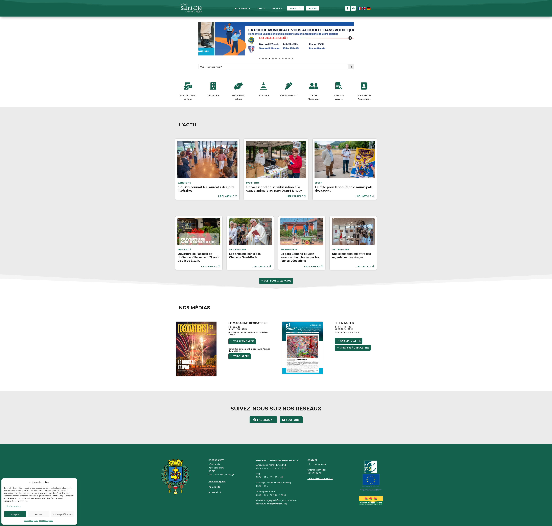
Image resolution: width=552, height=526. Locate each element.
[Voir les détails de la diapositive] (276, 38)
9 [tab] (286, 58)
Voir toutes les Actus (277, 280)
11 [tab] (292, 58)
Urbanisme (213, 95)
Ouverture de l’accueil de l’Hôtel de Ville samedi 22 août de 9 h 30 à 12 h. (198, 257)
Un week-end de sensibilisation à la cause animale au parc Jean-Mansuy (274, 188)
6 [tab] (276, 58)
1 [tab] (259, 58)
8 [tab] (282, 58)
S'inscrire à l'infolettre (354, 347)
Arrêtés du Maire (288, 95)
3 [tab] (266, 58)
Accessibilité (214, 492)
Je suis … (294, 8)
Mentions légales (31, 520)
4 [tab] (269, 58)
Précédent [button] (202, 38)
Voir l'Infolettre (350, 340)
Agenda (313, 8)
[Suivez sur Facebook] (347, 8)
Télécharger (241, 356)
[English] (364, 8)
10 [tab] (289, 58)
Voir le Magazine (243, 341)
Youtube (292, 420)
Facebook (264, 420)
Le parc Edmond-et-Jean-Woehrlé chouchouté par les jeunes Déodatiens (300, 257)
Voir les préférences (62, 514)
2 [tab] (263, 58)
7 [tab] (279, 58)
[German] (369, 8)
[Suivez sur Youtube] (353, 8)
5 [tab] (273, 58)
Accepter (15, 514)
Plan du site (214, 486)
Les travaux (263, 95)
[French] (360, 8)
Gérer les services (13, 506)
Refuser (39, 514)
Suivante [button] (350, 38)
